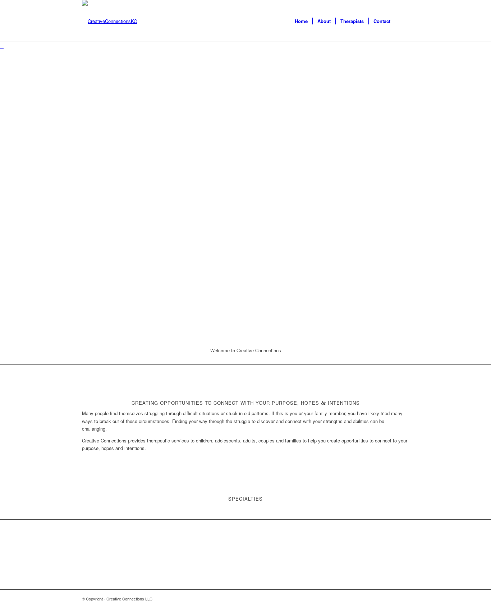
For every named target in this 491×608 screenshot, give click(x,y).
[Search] (402, 21)
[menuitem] (301, 21)
